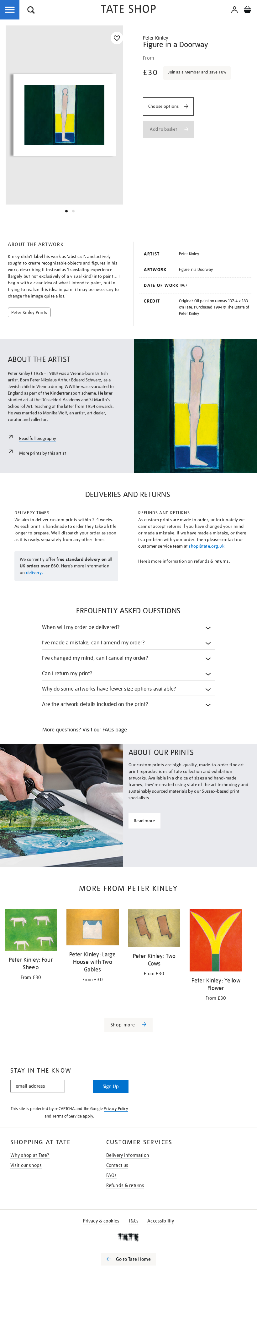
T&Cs (133, 1221)
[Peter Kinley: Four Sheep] (31, 931)
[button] (31, 10)
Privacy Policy (116, 1108)
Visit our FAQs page (104, 729)
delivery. (34, 572)
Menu (10, 10)
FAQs (111, 1175)
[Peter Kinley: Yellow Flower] (216, 941)
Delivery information (127, 1155)
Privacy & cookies (101, 1221)
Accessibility (160, 1221)
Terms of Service (67, 1116)
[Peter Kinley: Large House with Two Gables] (92, 928)
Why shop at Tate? (30, 1155)
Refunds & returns (125, 1185)
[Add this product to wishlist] (117, 38)
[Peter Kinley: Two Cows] (154, 929)
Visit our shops (26, 1165)
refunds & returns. (212, 561)
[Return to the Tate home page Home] (128, 10)
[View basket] (247, 10)
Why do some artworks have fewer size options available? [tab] (109, 689)
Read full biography (37, 438)
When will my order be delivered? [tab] (81, 627)
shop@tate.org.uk (206, 546)
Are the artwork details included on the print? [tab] (95, 704)
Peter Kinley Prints (29, 312)
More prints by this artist (42, 453)
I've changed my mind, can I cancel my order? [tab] (95, 658)
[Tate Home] (128, 1237)
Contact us (117, 1165)
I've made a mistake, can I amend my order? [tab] (93, 642)
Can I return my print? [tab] (67, 673)
